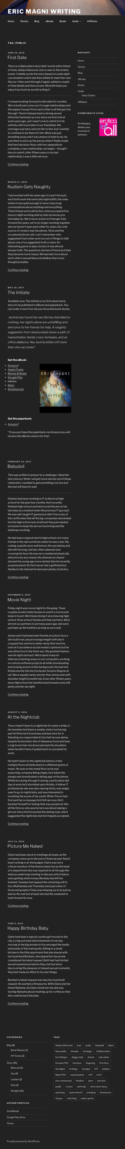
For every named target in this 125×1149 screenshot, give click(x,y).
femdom (77, 1063)
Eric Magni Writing (44, 11)
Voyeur (59, 1098)
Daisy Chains (88, 95)
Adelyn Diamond (63, 1045)
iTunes (10, 1123)
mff (90, 1074)
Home (11, 21)
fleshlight (60, 1068)
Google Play (15, 377)
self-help (81, 1086)
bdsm (111, 1045)
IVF (96, 1068)
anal (79, 1045)
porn (90, 1080)
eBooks (49, 21)
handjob (86, 1068)
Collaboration (103, 1051)
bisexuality (60, 1051)
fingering (90, 1063)
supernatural (75, 1092)
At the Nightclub (23, 717)
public (58, 1086)
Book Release (18, 1050)
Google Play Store (16, 1117)
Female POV (61, 1063)
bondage (87, 1051)
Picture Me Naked (25, 846)
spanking (60, 1092)
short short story (98, 1086)
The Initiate (18, 292)
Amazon (13, 365)
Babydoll (15, 466)
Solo (13, 1085)
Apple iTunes (15, 369)
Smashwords (16, 389)
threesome (105, 1092)
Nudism (80, 1080)
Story (9, 1062)
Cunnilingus (61, 1057)
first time (104, 1063)
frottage (73, 1068)
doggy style (77, 1057)
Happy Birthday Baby (28, 928)
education (104, 1057)
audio (88, 1045)
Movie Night (19, 599)
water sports (87, 1098)
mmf (98, 1074)
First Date (17, 57)
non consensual (63, 1080)
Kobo (11, 385)
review (69, 1086)
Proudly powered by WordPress (23, 1141)
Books (63, 21)
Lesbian (15, 1079)
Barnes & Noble (17, 373)
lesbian (106, 1068)
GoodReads (13, 1111)
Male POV (60, 1074)
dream (91, 1057)
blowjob (75, 1051)
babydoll (99, 1045)
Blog (36, 21)
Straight (15, 1090)
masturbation (77, 1074)
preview (101, 1080)
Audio (75, 21)
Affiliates (92, 21)
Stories (24, 21)
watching (71, 1098)
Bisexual (15, 1067)
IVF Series (16, 1055)
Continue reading (18, 164)
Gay (13, 1073)
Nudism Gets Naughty (29, 186)
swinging (91, 1092)
